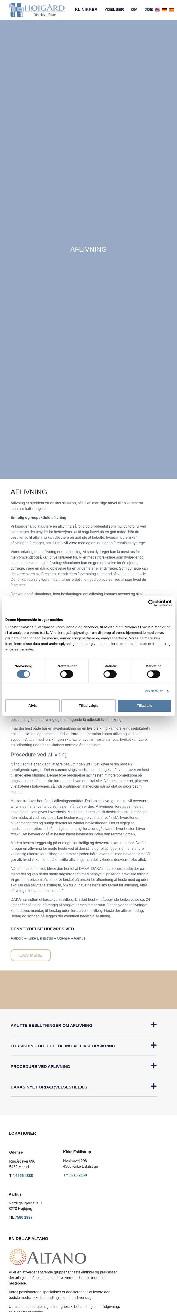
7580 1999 (23, 1217)
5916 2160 (78, 1175)
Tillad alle (144, 705)
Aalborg (17, 938)
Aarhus (79, 938)
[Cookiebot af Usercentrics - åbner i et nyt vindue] (151, 602)
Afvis (32, 705)
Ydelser (114, 9)
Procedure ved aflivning (40, 1066)
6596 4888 (24, 1176)
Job (149, 9)
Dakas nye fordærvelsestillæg (49, 1087)
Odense (63, 938)
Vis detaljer (154, 691)
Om (134, 9)
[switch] (66, 674)
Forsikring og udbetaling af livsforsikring (63, 1046)
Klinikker (86, 9)
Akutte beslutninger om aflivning (51, 1025)
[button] (84, 1028)
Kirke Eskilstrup (40, 938)
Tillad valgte (88, 705)
